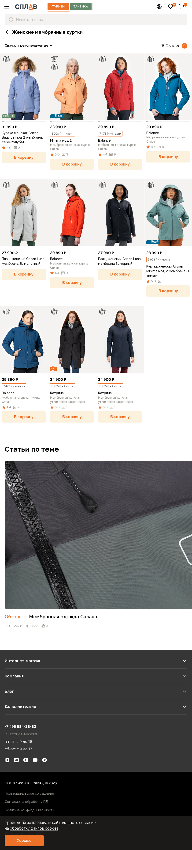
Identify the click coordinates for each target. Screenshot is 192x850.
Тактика (80, 6)
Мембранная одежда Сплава (63, 617)
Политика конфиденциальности (29, 810)
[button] (6, 6)
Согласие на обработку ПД (26, 802)
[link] (24, 86)
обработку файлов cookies (34, 828)
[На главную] (26, 7)
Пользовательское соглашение (29, 793)
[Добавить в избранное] (42, 114)
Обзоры (17, 617)
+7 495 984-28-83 (20, 726)
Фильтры (176, 46)
